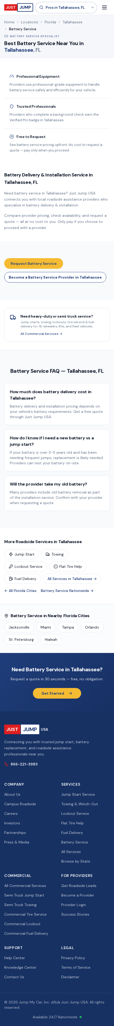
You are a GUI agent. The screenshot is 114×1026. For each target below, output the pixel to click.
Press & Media (16, 842)
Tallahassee (72, 22)
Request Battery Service (34, 263)
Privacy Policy (73, 957)
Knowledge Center (20, 967)
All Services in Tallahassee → (72, 578)
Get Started (52, 693)
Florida (50, 22)
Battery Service (74, 842)
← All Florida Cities (20, 590)
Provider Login (73, 904)
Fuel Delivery (25, 578)
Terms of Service (75, 967)
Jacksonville (19, 627)
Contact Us (14, 977)
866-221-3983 (24, 764)
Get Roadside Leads (79, 885)
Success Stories (75, 914)
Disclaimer (70, 977)
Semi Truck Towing (20, 904)
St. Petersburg (21, 639)
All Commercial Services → (41, 334)
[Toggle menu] (104, 7)
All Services (71, 851)
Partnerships (15, 832)
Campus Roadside (20, 804)
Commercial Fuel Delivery (26, 933)
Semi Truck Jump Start (24, 895)
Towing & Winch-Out (79, 804)
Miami (46, 627)
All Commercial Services (25, 885)
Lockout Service (28, 566)
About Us (12, 794)
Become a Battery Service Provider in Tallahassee (55, 277)
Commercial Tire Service (25, 914)
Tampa (68, 627)
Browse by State (75, 861)
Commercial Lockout (22, 923)
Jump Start (24, 554)
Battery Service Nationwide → (67, 590)
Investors (12, 823)
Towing (57, 554)
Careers (11, 813)
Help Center (14, 957)
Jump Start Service (78, 794)
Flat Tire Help (70, 566)
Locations (29, 22)
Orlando (92, 627)
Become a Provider (77, 895)
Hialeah (51, 639)
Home (9, 22)
